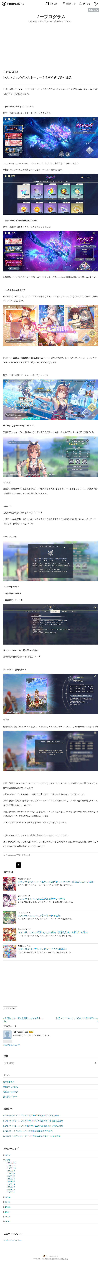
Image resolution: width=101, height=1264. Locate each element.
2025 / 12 (12, 1163)
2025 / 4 (11, 1184)
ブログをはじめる (10, 1087)
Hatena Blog (48, 1259)
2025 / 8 (11, 1173)
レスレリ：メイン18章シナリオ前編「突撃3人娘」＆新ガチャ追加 (53, 932)
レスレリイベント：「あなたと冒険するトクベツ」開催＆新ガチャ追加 (56, 882)
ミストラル (33, 170)
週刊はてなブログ (10, 1092)
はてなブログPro (10, 1097)
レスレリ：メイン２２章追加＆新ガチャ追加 (41, 898)
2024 (7, 1197)
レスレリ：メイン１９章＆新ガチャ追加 (39, 915)
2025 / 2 (11, 1190)
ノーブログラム (50, 16)
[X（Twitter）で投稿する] (18, 865)
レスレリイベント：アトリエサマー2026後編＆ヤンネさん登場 (31, 1115)
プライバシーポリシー (12, 1240)
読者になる (93, 10)
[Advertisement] (50, 48)
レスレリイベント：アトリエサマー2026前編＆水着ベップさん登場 (33, 1126)
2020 (7, 1217)
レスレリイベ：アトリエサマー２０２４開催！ (42, 949)
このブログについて (11, 1045)
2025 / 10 (12, 1168)
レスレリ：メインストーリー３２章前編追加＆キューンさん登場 (31, 1136)
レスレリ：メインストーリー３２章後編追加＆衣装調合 (27, 1131)
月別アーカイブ (11, 1148)
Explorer (29, 425)
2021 (7, 1212)
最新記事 (8, 1108)
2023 (7, 1202)
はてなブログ (8, 1082)
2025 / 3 (11, 1187)
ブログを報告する (61, 1259)
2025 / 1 (11, 1192)
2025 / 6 (11, 1179)
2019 (7, 1222)
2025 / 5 (11, 1182)
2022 (7, 1207)
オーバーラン (17, 600)
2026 (7, 1155)
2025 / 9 (11, 1171)
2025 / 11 (11, 1165)
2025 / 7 (11, 1176)
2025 (8, 1160)
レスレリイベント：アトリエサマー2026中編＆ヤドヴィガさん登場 (33, 1121)
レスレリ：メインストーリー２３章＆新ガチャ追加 (37, 77)
